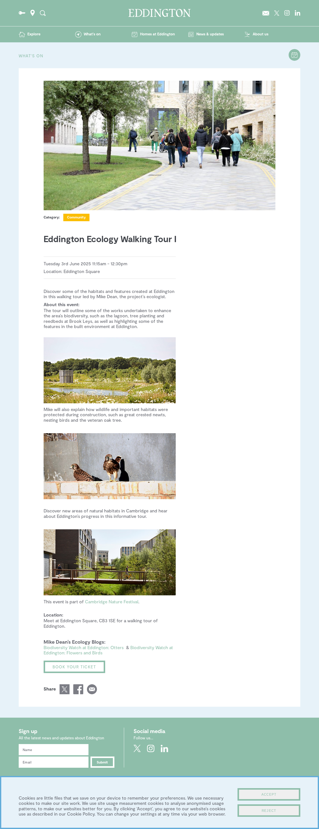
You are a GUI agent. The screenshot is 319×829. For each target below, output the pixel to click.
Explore (33, 34)
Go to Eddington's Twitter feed (276, 13)
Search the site (43, 13)
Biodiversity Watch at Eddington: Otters (84, 647)
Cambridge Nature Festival (111, 601)
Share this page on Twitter (65, 689)
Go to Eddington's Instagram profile (287, 13)
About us (260, 34)
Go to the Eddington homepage (159, 13)
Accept (269, 794)
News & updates (210, 34)
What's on (92, 34)
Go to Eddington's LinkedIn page (297, 13)
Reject (269, 811)
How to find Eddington (32, 13)
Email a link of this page (92, 689)
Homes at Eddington (157, 34)
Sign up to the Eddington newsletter (265, 13)
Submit (102, 762)
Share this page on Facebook (78, 689)
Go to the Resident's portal (22, 13)
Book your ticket (74, 666)
